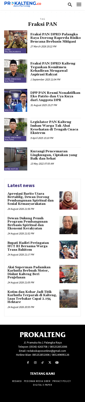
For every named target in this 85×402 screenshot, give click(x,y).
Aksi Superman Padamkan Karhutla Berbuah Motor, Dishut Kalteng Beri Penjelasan (29, 272)
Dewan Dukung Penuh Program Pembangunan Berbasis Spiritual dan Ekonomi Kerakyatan (27, 223)
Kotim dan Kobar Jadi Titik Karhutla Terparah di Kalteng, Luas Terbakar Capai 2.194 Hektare (32, 297)
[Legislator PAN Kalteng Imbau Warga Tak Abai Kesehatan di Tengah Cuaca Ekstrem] (15, 129)
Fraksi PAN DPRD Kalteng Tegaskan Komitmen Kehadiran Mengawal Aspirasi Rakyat (52, 68)
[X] (49, 362)
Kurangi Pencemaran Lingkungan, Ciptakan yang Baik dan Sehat (53, 155)
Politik (9, 110)
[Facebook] (28, 362)
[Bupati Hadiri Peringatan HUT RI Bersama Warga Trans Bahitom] (68, 250)
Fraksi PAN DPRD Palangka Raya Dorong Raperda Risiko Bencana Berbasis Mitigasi (55, 38)
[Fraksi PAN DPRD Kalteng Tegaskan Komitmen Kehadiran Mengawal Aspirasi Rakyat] (15, 71)
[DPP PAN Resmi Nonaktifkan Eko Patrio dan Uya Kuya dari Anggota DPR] (15, 100)
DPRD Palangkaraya (13, 50)
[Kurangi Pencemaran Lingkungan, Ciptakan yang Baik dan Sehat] (15, 159)
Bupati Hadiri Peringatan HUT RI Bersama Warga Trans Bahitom (28, 246)
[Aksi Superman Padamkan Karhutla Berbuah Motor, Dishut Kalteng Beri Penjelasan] (68, 274)
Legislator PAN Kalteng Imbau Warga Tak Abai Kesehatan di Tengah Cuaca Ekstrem (54, 127)
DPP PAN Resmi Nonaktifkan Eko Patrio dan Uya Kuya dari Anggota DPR (55, 96)
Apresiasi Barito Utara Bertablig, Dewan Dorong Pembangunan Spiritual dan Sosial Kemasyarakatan (30, 199)
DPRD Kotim (11, 169)
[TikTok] (42, 362)
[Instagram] (35, 362)
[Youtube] (57, 362)
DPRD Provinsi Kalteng (13, 80)
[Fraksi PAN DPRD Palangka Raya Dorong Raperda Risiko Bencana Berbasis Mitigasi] (15, 42)
